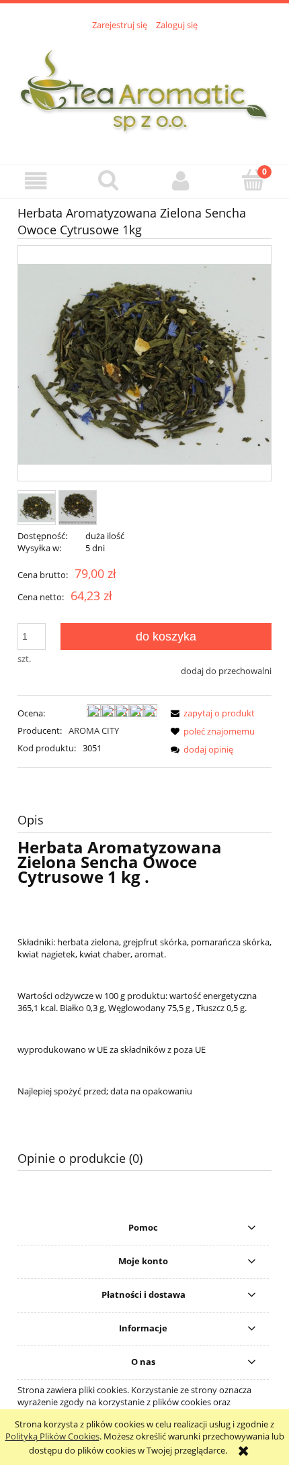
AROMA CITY (94, 730)
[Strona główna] (144, 90)
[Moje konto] (180, 181)
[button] (36, 181)
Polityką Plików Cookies (52, 1436)
